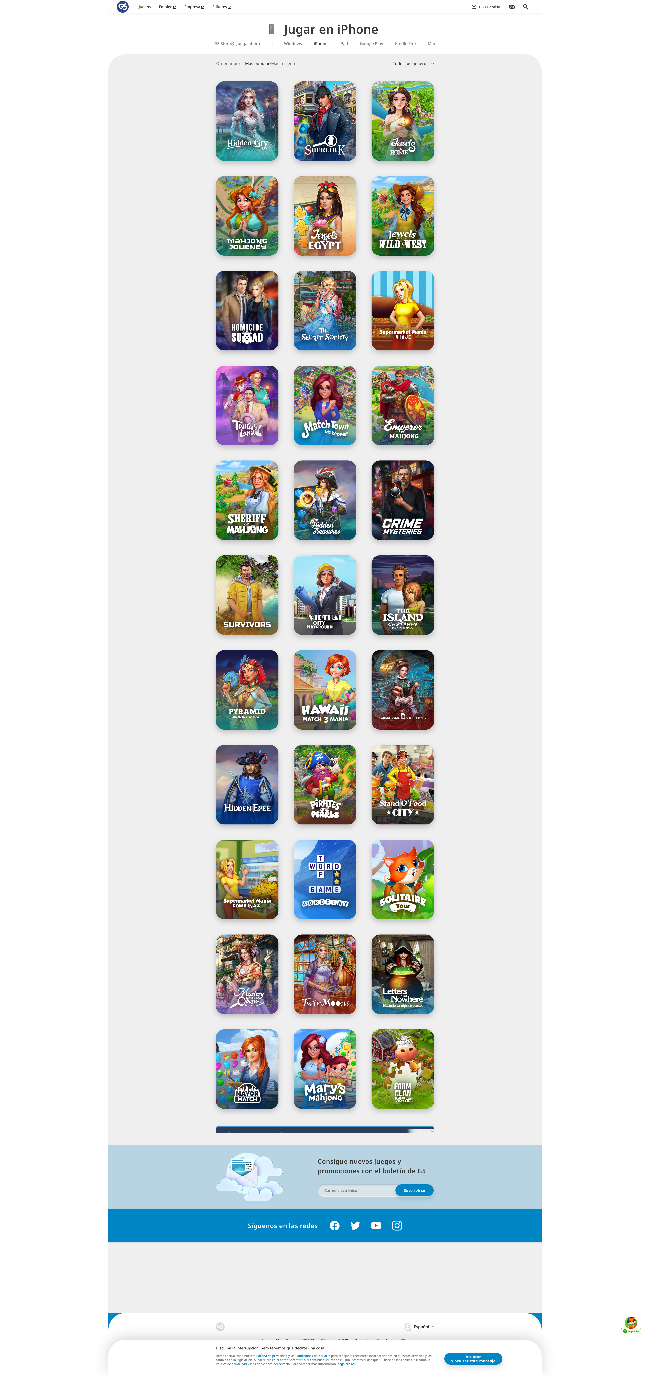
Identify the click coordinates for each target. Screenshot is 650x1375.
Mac (432, 43)
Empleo (166, 7)
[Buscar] (525, 6)
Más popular (257, 63)
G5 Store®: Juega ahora (237, 43)
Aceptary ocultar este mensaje (473, 1358)
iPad (343, 43)
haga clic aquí (347, 1364)
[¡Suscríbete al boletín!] (512, 7)
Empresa (193, 7)
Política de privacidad (271, 1356)
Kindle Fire (405, 43)
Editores (220, 7)
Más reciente (283, 63)
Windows (293, 43)
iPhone (321, 43)
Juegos (145, 7)
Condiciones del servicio (312, 1356)
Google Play (371, 43)
